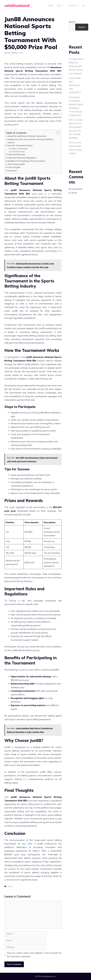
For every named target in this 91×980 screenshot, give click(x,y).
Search (72, 22)
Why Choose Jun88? (16, 164)
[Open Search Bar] (84, 5)
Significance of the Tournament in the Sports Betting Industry (30, 140)
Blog (59, 6)
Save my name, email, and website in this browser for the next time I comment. (34, 955)
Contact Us (73, 6)
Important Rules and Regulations (22, 158)
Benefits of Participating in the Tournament (26, 161)
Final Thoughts (14, 167)
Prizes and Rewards (16, 154)
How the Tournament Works (20, 145)
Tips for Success (18, 151)
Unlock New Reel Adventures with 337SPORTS (75, 85)
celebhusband (16, 5)
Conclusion (12, 170)
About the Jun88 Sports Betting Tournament (26, 136)
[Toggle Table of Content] (56, 133)
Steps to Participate (20, 149)
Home (50, 6)
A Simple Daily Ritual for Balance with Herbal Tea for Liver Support (76, 66)
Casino (10, 886)
